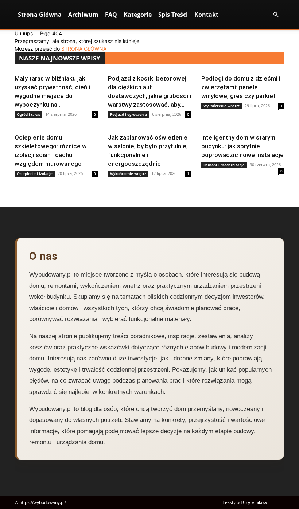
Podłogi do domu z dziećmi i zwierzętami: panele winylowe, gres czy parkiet (240, 87)
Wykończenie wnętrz (221, 105)
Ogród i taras (28, 114)
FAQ (111, 15)
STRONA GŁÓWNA (83, 49)
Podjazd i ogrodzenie (128, 114)
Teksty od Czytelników (244, 502)
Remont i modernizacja (224, 164)
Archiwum (83, 15)
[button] (275, 14)
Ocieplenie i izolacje (35, 173)
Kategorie (138, 15)
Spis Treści (173, 15)
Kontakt (206, 15)
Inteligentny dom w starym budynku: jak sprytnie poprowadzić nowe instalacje (242, 146)
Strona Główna (40, 15)
